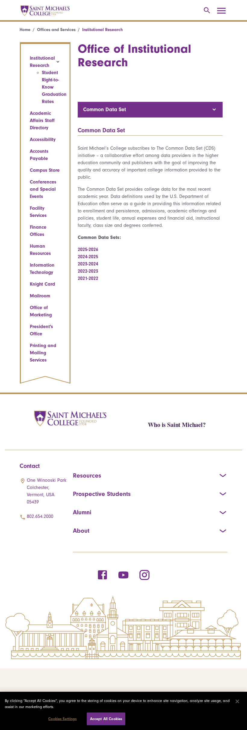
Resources (87, 475)
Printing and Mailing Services (43, 353)
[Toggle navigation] (223, 11)
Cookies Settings (62, 718)
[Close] (237, 701)
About (81, 530)
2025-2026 (88, 249)
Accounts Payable (39, 155)
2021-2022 (88, 278)
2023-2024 (88, 264)
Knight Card (42, 284)
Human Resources (40, 249)
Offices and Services (56, 29)
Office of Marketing (41, 311)
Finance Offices (38, 230)
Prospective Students (102, 493)
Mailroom (40, 296)
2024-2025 (88, 256)
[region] (123, 711)
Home (25, 29)
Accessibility (43, 139)
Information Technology (42, 268)
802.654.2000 (40, 516)
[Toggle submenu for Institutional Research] (58, 62)
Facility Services (38, 211)
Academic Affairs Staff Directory (42, 120)
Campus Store (45, 170)
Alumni (82, 512)
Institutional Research (42, 61)
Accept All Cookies (106, 718)
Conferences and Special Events (43, 189)
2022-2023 (88, 271)
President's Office (41, 330)
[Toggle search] (206, 11)
